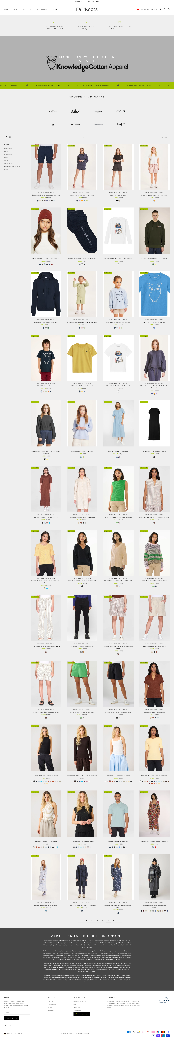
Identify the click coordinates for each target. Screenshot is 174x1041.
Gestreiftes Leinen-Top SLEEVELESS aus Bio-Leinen (154, 517)
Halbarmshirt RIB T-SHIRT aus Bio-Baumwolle (154, 776)
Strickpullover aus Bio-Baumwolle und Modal (154, 581)
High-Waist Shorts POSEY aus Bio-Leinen (154, 646)
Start (6, 9)
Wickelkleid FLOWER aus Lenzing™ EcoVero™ (154, 841)
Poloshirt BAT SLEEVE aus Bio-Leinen (154, 712)
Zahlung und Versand (79, 1001)
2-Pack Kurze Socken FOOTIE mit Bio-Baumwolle (82, 259)
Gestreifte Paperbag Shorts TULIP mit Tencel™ (154, 195)
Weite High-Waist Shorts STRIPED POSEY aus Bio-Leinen (118, 647)
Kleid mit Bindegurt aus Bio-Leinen (118, 451)
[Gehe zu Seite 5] (81, 920)
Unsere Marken (52, 1004)
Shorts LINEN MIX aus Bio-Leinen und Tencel (118, 712)
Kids (32, 9)
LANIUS (6, 169)
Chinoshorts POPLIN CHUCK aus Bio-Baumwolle (46, 195)
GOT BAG (7, 160)
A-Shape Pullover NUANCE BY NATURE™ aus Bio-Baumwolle (154, 387)
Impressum (51, 1010)
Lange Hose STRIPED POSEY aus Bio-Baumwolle (46, 646)
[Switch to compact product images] (10, 137)
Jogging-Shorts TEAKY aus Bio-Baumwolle (82, 195)
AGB (74, 1004)
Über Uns (50, 1001)
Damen (15, 9)
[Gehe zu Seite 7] (119, 920)
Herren (24, 9)
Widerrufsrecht (77, 1007)
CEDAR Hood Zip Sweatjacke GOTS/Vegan (46, 322)
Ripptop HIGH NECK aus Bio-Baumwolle (46, 841)
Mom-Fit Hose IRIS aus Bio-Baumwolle (82, 646)
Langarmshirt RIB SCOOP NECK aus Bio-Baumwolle (82, 776)
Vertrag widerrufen (82, 1014)
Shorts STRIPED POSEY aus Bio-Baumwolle (46, 712)
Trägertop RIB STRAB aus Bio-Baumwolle (118, 776)
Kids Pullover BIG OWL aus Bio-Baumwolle (118, 322)
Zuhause (54, 9)
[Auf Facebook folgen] (5, 1025)
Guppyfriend (8, 163)
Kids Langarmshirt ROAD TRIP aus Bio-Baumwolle (118, 259)
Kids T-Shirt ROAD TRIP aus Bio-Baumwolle (118, 386)
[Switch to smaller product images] (6, 137)
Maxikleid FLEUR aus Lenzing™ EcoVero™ (46, 905)
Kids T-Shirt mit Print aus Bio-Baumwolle (154, 322)
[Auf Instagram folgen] (10, 1025)
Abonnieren (12, 1018)
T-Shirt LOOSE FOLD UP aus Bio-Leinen (82, 841)
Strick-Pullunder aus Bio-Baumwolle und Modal (118, 517)
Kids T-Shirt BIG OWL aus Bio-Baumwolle (46, 386)
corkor (6, 157)
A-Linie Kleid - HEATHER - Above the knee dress (82, 905)
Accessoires (42, 9)
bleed (6, 151)
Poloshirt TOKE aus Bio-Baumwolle (118, 841)
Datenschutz (77, 1010)
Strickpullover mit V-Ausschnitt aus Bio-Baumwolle (82, 581)
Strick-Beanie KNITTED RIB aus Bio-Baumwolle (45, 259)
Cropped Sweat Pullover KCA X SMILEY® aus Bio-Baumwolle (46, 452)
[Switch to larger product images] (3, 137)
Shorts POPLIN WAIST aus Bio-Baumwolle (82, 712)
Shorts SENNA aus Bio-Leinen (118, 195)
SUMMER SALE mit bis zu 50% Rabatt (86, 1)
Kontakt (50, 1007)
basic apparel (8, 148)
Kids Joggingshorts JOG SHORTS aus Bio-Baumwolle (82, 322)
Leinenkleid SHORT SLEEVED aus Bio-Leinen (46, 517)
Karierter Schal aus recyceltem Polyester (154, 905)
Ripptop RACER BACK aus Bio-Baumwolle (46, 776)
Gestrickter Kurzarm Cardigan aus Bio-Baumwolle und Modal (46, 582)
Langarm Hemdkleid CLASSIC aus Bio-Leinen (82, 517)
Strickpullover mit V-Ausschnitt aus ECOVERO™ (118, 581)
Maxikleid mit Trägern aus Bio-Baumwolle (154, 451)
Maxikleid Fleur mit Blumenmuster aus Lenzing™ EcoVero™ (118, 906)
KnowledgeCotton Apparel (12, 166)
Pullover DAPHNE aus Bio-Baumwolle (82, 451)
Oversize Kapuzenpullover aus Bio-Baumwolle (154, 259)
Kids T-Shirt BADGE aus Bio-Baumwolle (82, 386)
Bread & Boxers (8, 154)
